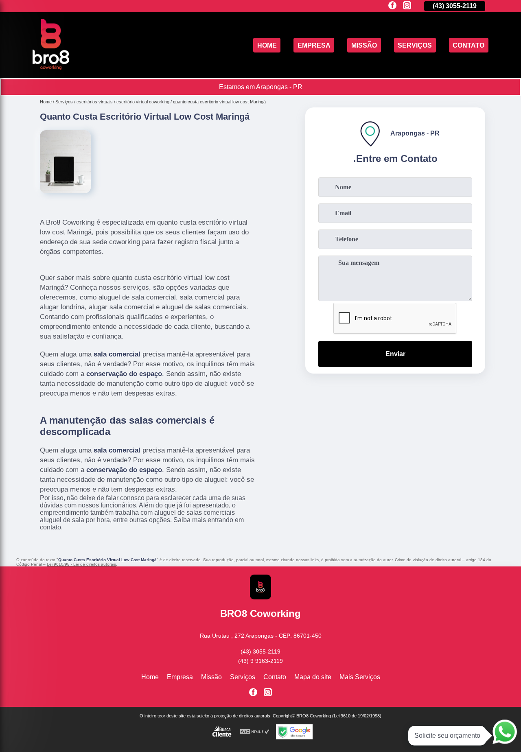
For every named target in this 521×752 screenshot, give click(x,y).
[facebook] (392, 6)
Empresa (314, 45)
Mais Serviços (359, 676)
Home (267, 45)
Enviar (395, 353)
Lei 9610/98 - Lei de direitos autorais (81, 564)
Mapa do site (312, 676)
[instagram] (407, 6)
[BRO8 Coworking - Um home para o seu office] (51, 67)
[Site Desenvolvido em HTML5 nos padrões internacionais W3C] (255, 732)
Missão (364, 45)
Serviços (415, 45)
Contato (468, 45)
